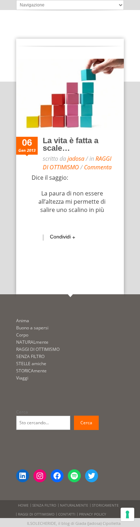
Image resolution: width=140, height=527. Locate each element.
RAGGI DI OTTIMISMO (77, 163)
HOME (23, 505)
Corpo (22, 335)
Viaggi (22, 378)
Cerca (22, 412)
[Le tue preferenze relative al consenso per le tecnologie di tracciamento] (127, 514)
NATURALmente (32, 342)
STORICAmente (31, 371)
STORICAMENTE (105, 505)
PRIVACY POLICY (92, 514)
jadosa (75, 159)
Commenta (98, 167)
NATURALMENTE (74, 505)
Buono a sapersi (32, 328)
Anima (22, 321)
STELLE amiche (31, 364)
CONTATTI (66, 514)
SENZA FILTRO (30, 356)
